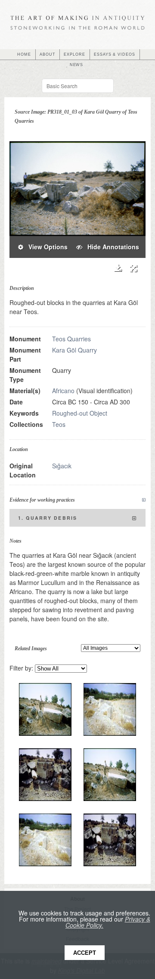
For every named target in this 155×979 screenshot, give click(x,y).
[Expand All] (144, 500)
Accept (84, 953)
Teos (58, 424)
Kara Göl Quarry (74, 350)
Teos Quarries (71, 338)
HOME (24, 54)
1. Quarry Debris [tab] (47, 518)
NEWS (77, 65)
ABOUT (48, 54)
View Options (45, 246)
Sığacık (61, 465)
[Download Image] (117, 268)
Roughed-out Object (79, 413)
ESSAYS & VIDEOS (114, 54)
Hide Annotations (110, 246)
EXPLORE (74, 54)
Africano (63, 390)
